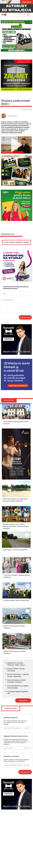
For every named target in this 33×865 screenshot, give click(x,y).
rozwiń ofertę (26, 2)
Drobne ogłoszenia (10, 708)
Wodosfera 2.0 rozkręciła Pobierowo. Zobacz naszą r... (16, 664)
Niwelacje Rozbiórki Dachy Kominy (16, 736)
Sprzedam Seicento (11, 717)
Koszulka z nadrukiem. (12, 756)
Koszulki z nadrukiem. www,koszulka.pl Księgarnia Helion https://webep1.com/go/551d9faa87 (16, 760)
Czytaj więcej (23, 700)
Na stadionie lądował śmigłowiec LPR (17, 692)
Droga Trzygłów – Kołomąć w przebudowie (15, 550)
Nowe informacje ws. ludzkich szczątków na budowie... (16, 681)
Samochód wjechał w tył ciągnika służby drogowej (17, 687)
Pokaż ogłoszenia (25, 772)
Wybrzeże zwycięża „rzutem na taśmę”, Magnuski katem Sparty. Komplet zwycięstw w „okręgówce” (16, 526)
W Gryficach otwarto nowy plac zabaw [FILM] (16, 600)
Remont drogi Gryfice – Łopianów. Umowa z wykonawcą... (18, 675)
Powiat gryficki (9, 400)
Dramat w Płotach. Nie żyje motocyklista (16, 669)
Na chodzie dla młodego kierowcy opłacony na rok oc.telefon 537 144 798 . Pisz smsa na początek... (15, 722)
